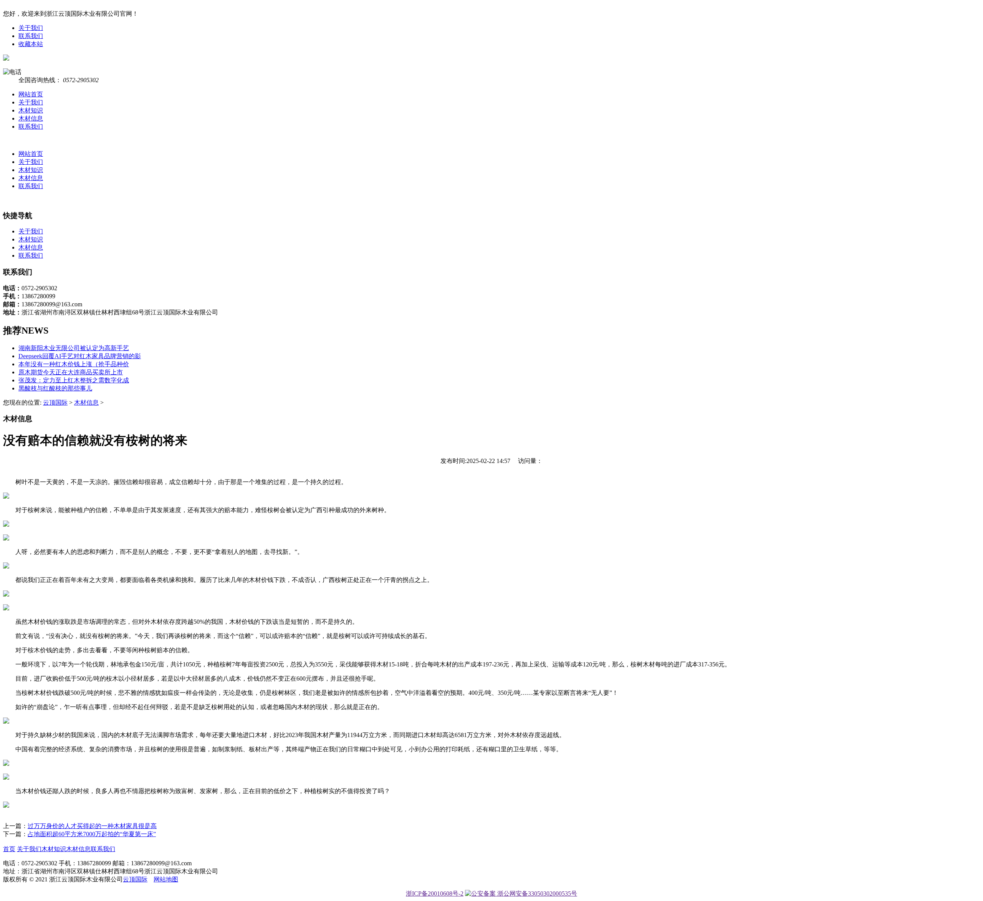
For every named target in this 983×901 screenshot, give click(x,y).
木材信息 (30, 118)
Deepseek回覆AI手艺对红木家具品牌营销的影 (79, 356)
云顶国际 (55, 402)
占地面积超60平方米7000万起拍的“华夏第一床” (92, 834)
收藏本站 (30, 44)
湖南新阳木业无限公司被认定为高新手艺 (73, 348)
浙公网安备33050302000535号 (536, 893)
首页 (9, 849)
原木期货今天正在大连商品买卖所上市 (70, 372)
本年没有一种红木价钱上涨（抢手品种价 (73, 364)
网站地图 (166, 879)
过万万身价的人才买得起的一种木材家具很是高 (92, 826)
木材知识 (30, 110)
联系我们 (30, 36)
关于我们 (30, 28)
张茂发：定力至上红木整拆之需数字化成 (73, 380)
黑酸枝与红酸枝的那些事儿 (55, 388)
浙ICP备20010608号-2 (434, 893)
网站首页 (30, 94)
